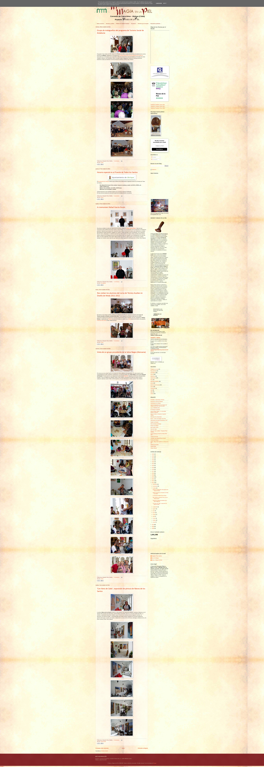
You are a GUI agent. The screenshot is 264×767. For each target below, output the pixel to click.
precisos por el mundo (155, 384)
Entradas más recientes (102, 748)
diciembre (155, 484)
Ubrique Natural (154, 448)
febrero (154, 520)
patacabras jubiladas (155, 381)
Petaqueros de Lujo (154, 369)
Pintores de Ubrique (154, 425)
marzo (154, 518)
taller (151, 391)
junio (154, 512)
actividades (153, 372)
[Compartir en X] (100, 164)
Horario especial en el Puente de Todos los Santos (117, 172)
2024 (153, 457)
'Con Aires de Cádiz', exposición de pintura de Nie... (160, 504)
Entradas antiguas (143, 748)
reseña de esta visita (101, 320)
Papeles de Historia (154, 422)
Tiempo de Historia (154, 436)
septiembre (155, 506)
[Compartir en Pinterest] (103, 164)
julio (154, 510)
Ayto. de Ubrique (155, 558)
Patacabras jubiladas (155, 23)
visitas (102, 162)
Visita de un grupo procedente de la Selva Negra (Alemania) (121, 352)
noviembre (155, 486)
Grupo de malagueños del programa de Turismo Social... (160, 490)
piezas (152, 383)
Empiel (109, 319)
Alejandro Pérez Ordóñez (157, 556)
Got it (164, 3)
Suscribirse (159, 149)
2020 (153, 465)
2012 (153, 480)
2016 (153, 473)
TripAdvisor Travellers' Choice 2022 (158, 104)
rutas (152, 390)
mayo (154, 514)
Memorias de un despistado (156, 416)
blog (130, 319)
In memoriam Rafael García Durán (111, 207)
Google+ (2, 766)
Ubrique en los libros (155, 444)
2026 (153, 454)
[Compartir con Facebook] (101, 164)
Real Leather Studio (154, 427)
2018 (153, 469)
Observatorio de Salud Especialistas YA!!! (159, 420)
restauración (153, 388)
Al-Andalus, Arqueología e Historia (157, 399)
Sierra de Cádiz (154, 429)
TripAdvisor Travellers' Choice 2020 (158, 108)
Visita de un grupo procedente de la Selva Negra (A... (160, 501)
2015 (153, 475)
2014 (153, 477)
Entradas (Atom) (104, 750)
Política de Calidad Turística (122, 23)
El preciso (133, 23)
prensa (152, 386)
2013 (153, 478)
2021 (153, 463)
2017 (153, 471)
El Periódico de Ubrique (155, 409)
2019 (153, 467)
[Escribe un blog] (99, 164)
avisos (102, 197)
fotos (152, 379)
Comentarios (154, 159)
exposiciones (103, 741)
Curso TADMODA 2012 (155, 407)
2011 (153, 482)
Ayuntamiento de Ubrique (103, 181)
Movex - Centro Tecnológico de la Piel (158, 418)
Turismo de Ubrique (154, 440)
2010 (153, 524)
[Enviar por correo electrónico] (97, 164)
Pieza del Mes (153, 370)
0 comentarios (116, 161)
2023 (153, 459)
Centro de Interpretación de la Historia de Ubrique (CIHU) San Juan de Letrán (159, 405)
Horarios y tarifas (110, 23)
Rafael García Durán (131, 228)
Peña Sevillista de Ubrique (156, 423)
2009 (153, 526)
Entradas (154, 157)
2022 (153, 461)
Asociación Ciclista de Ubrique (157, 401)
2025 (153, 456)
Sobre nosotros (100, 23)
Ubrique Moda (153, 446)
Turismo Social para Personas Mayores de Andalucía (131, 55)
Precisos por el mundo (143, 23)
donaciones (153, 376)
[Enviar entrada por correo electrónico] (121, 161)
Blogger (154, 763)
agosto (154, 508)
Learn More (159, 3)
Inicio (123, 748)
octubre (154, 488)
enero (154, 522)
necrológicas (103, 283)
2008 (153, 528)
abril (154, 516)
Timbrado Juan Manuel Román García (158, 438)
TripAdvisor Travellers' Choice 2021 (158, 106)
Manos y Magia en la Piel (157, 560)
